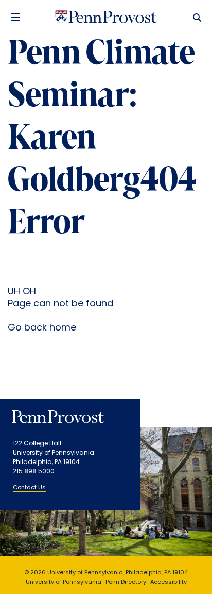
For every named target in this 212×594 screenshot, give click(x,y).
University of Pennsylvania (63, 582)
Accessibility (168, 582)
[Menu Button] (15, 17)
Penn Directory (125, 582)
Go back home (42, 328)
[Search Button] (194, 17)
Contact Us (29, 488)
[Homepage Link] (106, 17)
